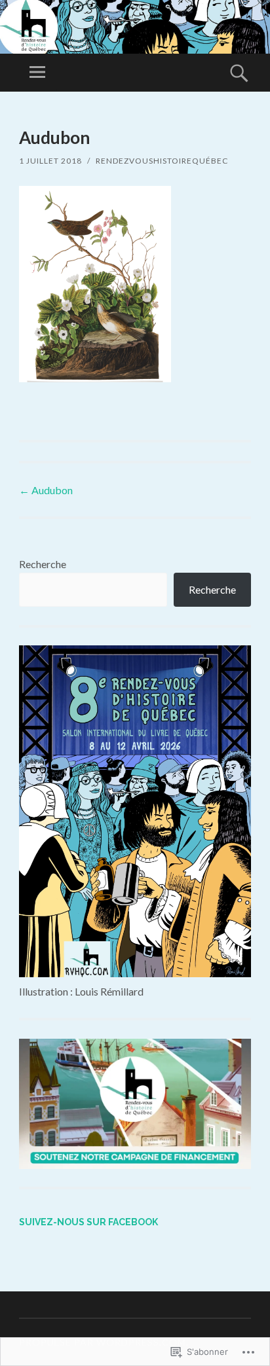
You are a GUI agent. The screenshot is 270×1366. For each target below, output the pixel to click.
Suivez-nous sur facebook (88, 1222)
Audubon (46, 490)
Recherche (42, 564)
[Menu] (37, 73)
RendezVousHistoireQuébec (162, 161)
